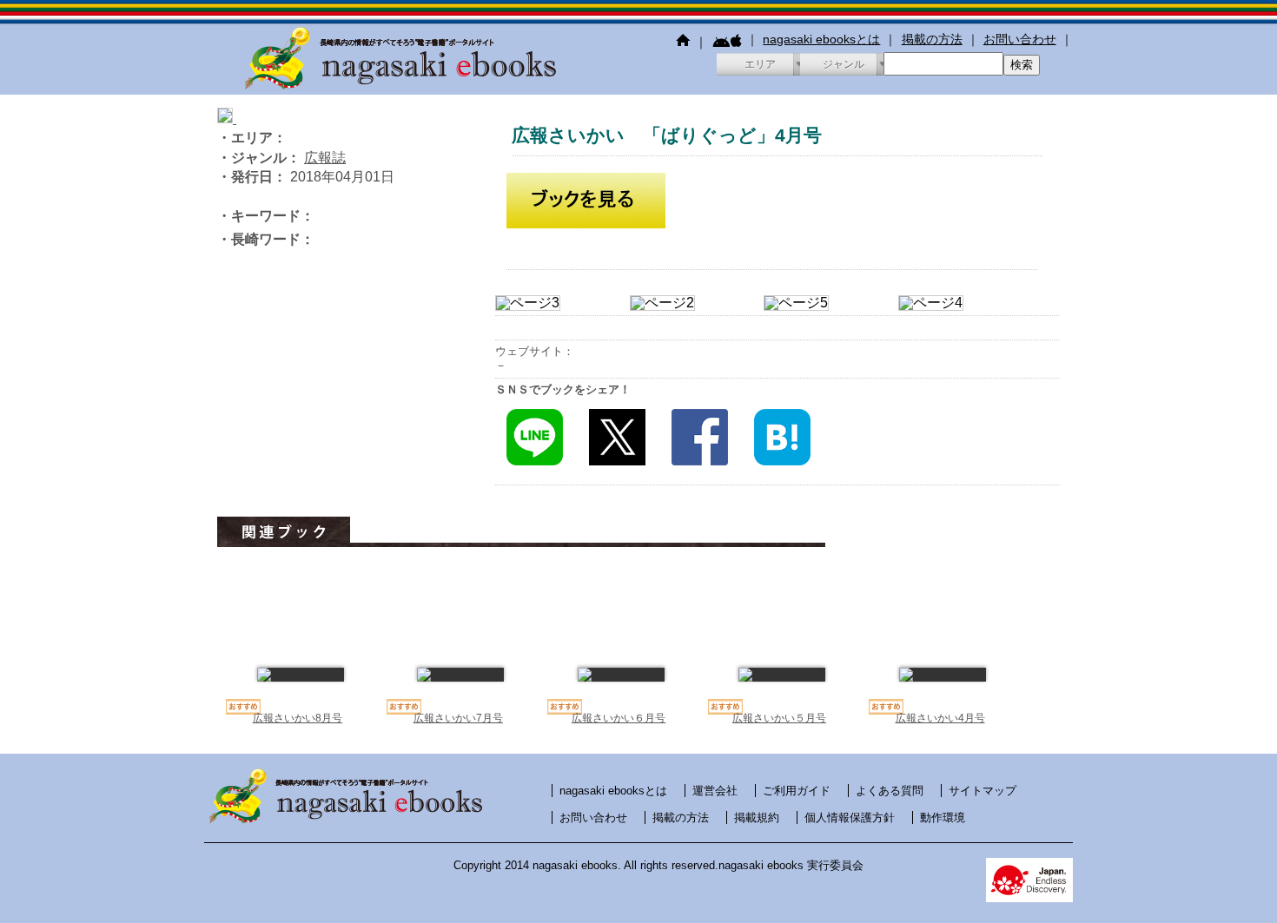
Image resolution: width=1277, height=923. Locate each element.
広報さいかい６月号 (618, 718)
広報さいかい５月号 (779, 718)
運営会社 (715, 790)
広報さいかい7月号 (458, 718)
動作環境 (942, 817)
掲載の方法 (932, 39)
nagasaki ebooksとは (821, 39)
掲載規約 (756, 817)
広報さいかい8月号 (297, 718)
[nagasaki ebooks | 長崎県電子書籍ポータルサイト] (399, 86)
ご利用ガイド (796, 790)
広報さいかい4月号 (940, 718)
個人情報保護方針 (849, 817)
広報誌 (325, 157)
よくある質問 (889, 790)
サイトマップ (982, 790)
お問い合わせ (1019, 39)
